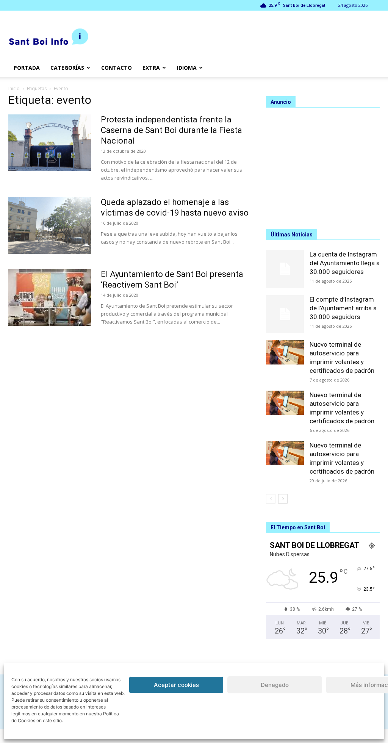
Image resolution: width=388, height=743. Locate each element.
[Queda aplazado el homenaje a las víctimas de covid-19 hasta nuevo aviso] (49, 225)
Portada (27, 67)
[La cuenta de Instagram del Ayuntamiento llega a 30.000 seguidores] (285, 269)
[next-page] (283, 499)
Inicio (14, 88)
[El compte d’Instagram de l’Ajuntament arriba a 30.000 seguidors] (285, 314)
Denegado (275, 684)
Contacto (116, 67)
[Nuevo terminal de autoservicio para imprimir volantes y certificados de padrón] (285, 352)
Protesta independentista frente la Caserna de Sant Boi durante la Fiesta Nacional (171, 130)
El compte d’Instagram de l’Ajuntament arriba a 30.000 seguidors (343, 308)
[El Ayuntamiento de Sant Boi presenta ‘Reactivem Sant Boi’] (49, 297)
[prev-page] (270, 499)
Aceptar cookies (176, 684)
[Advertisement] (323, 164)
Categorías (67, 67)
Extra (151, 67)
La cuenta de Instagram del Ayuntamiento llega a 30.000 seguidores (345, 262)
